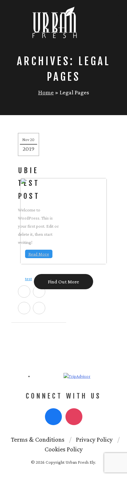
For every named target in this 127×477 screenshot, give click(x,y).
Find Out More (63, 281)
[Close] (117, 173)
